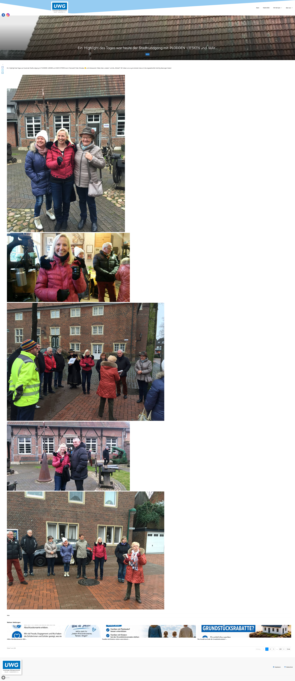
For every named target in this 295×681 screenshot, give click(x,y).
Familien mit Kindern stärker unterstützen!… (149, 633)
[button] (3, 677)
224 (280, 649)
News (147, 54)
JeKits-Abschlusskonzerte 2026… (54, 633)
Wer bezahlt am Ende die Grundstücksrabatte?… (244, 633)
